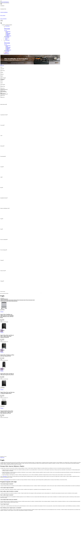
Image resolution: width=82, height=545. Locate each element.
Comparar (1, 311)
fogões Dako (5, 476)
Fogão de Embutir (3, 77)
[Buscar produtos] (1, 4)
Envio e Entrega (2, 15)
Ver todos (5, 30)
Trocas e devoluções (3, 18)
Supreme (1, 72)
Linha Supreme (2, 84)
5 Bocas (1, 82)
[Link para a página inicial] (1, 65)
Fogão (3, 65)
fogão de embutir (6, 479)
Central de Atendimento (3, 12)
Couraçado (2, 79)
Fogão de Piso (2, 70)
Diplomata (2, 74)
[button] (41, 68)
